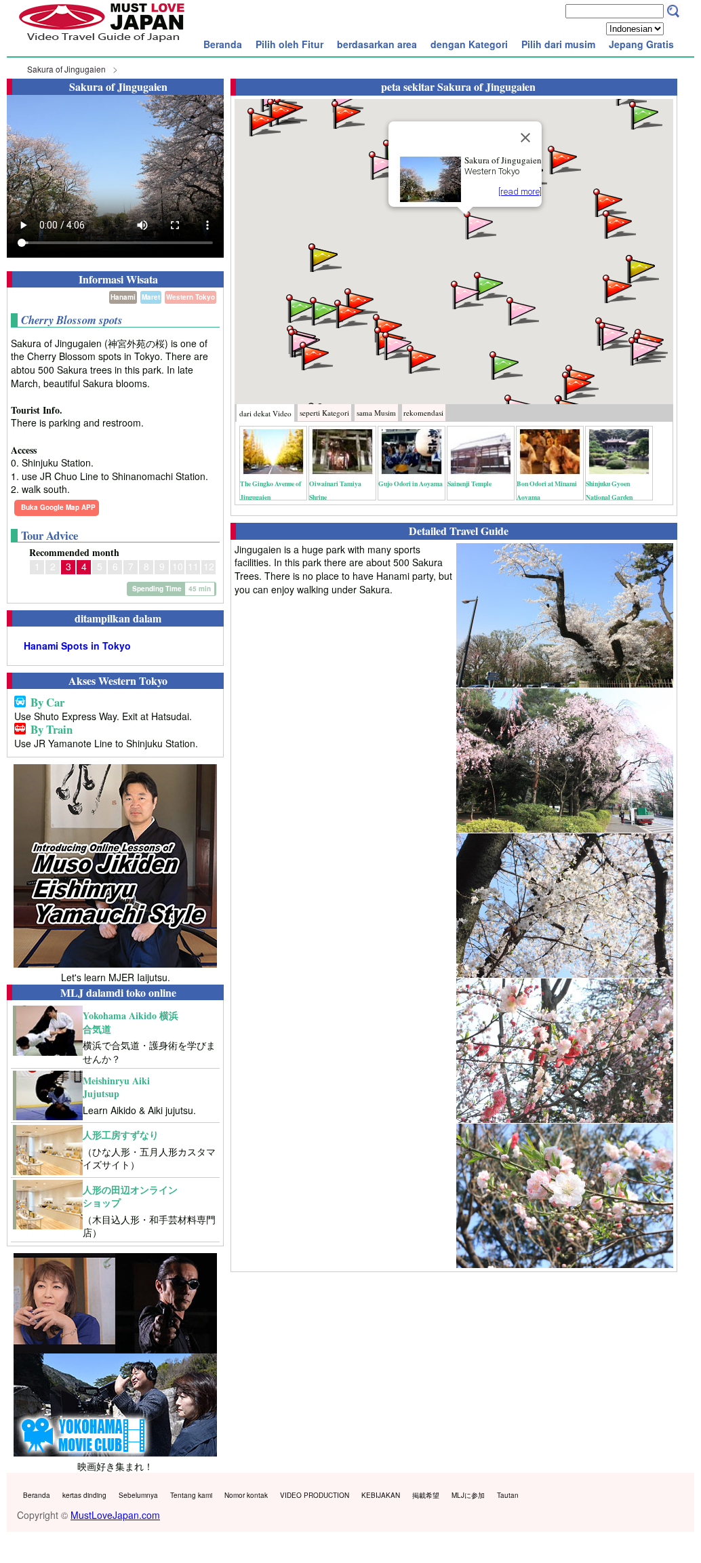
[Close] (525, 137)
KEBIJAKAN (380, 1495)
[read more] (520, 191)
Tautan (508, 1495)
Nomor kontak (246, 1495)
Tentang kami (191, 1495)
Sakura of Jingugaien (66, 69)
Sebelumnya (138, 1495)
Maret (151, 297)
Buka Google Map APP (58, 507)
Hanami (123, 297)
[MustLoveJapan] (101, 43)
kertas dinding (84, 1495)
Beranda (222, 44)
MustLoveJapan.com (115, 1515)
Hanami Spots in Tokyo (77, 645)
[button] (479, 224)
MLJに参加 (468, 1495)
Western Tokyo (190, 297)
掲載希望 (425, 1495)
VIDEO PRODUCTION (314, 1495)
